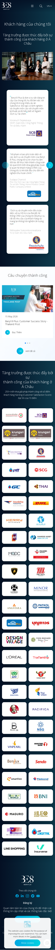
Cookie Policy (35, 936)
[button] (49, 165)
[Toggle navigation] (32, 6)
